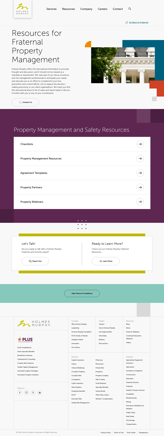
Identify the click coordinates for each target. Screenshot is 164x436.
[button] (25, 102)
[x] (33, 392)
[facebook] (19, 392)
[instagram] (26, 392)
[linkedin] (39, 392)
